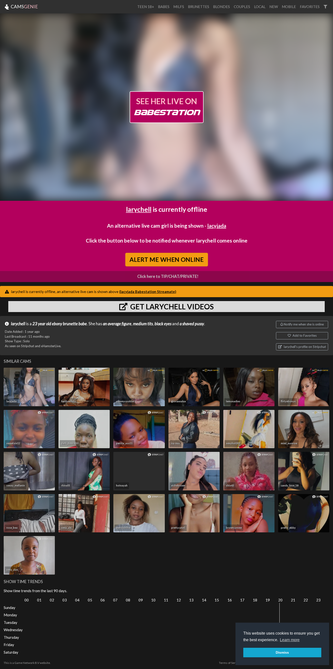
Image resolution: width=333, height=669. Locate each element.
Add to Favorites (304, 335)
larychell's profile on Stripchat (304, 347)
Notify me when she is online (303, 324)
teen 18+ (145, 6)
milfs (178, 6)
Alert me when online (166, 259)
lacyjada (216, 226)
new (273, 6)
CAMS (24, 6)
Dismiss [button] (282, 652)
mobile (289, 6)
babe (82, 323)
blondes (221, 6)
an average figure (117, 323)
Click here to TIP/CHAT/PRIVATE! (167, 276)
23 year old (41, 323)
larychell (138, 209)
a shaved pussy (192, 323)
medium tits (143, 323)
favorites (310, 6)
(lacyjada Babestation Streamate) (147, 291)
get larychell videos (171, 306)
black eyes (163, 323)
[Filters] (325, 6)
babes (163, 6)
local (259, 6)
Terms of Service (230, 663)
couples (242, 6)
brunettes (198, 6)
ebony (57, 323)
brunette (70, 323)
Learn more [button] (290, 640)
